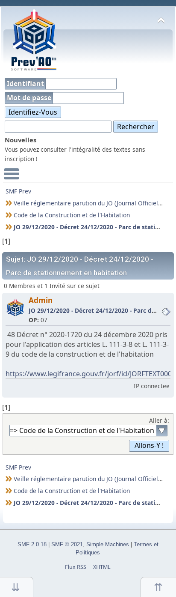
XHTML (102, 567)
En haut (158, 587)
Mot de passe (30, 97)
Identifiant (26, 83)
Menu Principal (11, 177)
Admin (41, 300)
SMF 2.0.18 (32, 545)
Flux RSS (75, 567)
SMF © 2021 (67, 545)
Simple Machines (107, 545)
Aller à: (159, 420)
